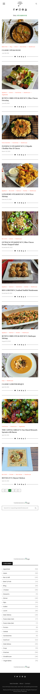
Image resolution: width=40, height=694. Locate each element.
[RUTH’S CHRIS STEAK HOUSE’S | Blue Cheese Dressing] (20, 77)
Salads (11, 92)
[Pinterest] (23, 9)
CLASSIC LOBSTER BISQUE (13, 384)
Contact (27, 683)
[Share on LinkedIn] (23, 57)
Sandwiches (20, 636)
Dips (20, 602)
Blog (11, 46)
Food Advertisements (18, 502)
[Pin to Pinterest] (21, 57)
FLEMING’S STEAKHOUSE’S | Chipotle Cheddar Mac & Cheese (17, 147)
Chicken (11, 474)
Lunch (20, 611)
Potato (20, 627)
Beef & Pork (5, 46)
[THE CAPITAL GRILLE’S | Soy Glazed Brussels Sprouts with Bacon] (20, 411)
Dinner (16, 46)
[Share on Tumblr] (25, 57)
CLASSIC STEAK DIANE (11, 50)
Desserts (20, 594)
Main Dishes (23, 46)
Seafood (18, 190)
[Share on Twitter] (19, 57)
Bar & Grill (11, 190)
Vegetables (5, 94)
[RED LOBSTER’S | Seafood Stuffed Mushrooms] (20, 271)
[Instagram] (20, 9)
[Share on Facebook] (17, 57)
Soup (3, 380)
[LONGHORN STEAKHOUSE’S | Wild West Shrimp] (20, 175)
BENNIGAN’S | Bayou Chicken (13, 478)
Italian (20, 606)
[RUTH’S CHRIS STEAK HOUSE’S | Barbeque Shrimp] (20, 317)
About (21, 683)
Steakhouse (32, 46)
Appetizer (4, 92)
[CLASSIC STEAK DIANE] (20, 31)
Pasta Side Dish (6, 142)
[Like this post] (15, 57)
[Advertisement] (20, 534)
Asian (20, 573)
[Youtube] (26, 9)
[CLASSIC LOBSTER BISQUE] (20, 365)
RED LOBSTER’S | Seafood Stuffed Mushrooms (20, 290)
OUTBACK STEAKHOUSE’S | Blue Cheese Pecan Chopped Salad (18, 243)
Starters (25, 190)
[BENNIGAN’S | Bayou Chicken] (20, 459)
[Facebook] (14, 9)
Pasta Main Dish (20, 619)
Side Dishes (18, 92)
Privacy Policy (17, 691)
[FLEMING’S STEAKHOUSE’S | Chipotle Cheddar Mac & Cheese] (20, 127)
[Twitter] (17, 9)
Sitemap (24, 691)
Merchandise (14, 683)
